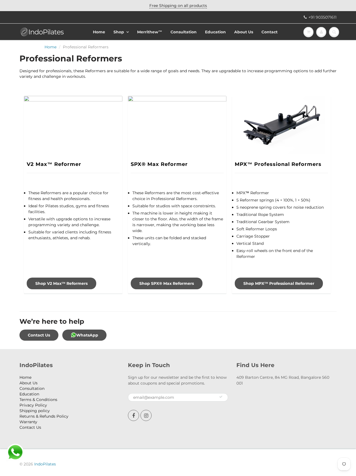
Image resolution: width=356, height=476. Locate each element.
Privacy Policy (33, 405)
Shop (118, 31)
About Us (243, 31)
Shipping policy (34, 410)
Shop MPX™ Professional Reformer (278, 283)
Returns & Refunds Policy (43, 416)
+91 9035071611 (322, 17)
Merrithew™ (149, 31)
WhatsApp (87, 335)
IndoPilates (45, 464)
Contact (269, 31)
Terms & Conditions (38, 399)
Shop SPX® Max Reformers (166, 283)
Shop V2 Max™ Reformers (61, 283)
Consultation (183, 31)
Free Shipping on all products (178, 5)
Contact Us (39, 335)
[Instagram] (146, 415)
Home (99, 31)
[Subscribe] (221, 397)
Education (215, 31)
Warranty (28, 421)
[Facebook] (133, 415)
